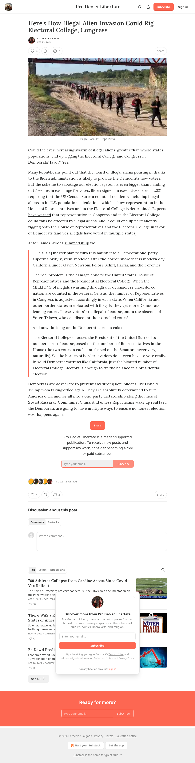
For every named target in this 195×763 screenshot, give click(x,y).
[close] (134, 597)
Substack (78, 755)
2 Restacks (71, 481)
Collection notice (126, 736)
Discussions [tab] (57, 570)
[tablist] (44, 522)
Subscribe (164, 7)
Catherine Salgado (48, 38)
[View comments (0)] (45, 51)
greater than (128, 150)
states (130, 233)
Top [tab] (32, 570)
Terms (109, 736)
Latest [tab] (42, 570)
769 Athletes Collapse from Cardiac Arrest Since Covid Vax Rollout (77, 583)
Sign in (183, 7)
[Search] (140, 7)
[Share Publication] (148, 7)
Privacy (98, 736)
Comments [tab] (37, 522)
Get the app (116, 745)
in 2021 (155, 190)
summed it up (77, 243)
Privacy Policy (126, 658)
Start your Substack (87, 745)
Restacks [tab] (53, 522)
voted (98, 233)
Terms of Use (116, 654)
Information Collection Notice (96, 658)
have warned (39, 214)
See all (36, 679)
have (88, 233)
